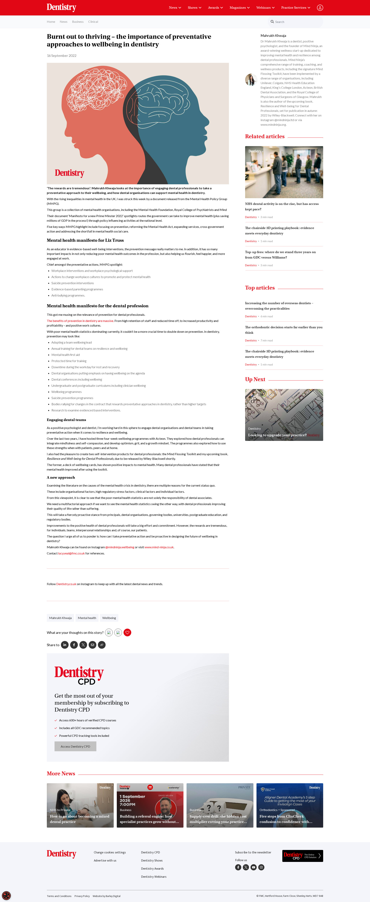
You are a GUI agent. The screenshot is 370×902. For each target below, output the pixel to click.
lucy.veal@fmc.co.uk (71, 553)
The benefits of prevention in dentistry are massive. (80, 321)
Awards (213, 8)
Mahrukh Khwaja (60, 618)
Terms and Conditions (59, 896)
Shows (192, 8)
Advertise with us (105, 860)
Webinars (263, 8)
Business (78, 21)
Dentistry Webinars (153, 876)
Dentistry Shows (152, 860)
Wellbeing (109, 618)
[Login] (320, 8)
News (173, 8)
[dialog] (6, 895)
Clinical (93, 21)
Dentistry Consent (66, 5)
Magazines (238, 8)
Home (51, 21)
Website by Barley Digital (106, 896)
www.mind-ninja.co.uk (159, 547)
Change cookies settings (110, 852)
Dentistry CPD (150, 852)
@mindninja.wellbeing (120, 547)
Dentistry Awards (152, 868)
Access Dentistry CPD (75, 746)
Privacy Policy (82, 896)
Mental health (87, 618)
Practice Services (293, 8)
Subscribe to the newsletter (253, 852)
